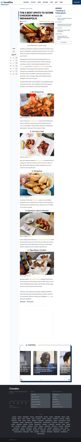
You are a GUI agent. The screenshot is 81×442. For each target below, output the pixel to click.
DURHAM (55, 420)
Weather (45, 2)
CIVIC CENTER (55, 418)
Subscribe (77, 2)
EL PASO (68, 420)
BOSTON (19, 418)
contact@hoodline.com (14, 407)
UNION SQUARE (49, 431)
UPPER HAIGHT (56, 431)
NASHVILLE (41, 426)
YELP (30, 157)
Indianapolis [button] (5, 4)
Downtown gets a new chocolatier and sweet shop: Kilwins (63, 38)
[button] (21, 379)
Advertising (55, 399)
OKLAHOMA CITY (16, 428)
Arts (56, 2)
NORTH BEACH (67, 426)
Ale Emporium (34, 121)
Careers (54, 397)
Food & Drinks (29, 8)
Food (51, 2)
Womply (22, 66)
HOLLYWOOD (61, 422)
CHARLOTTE (38, 418)
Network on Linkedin (36, 401)
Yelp (52, 23)
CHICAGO (44, 418)
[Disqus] (37, 321)
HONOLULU (67, 422)
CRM (33, 66)
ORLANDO (23, 428)
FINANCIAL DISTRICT (28, 422)
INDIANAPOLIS (19, 424)
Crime (39, 2)
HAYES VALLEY (54, 422)
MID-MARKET (17, 426)
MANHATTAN (58, 424)
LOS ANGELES (44, 424)
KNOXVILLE (25, 424)
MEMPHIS (68, 424)
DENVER (24, 420)
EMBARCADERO (15, 422)
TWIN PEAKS (43, 431)
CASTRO (33, 418)
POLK (45, 428)
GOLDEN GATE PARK (46, 422)
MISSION (35, 426)
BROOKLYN (28, 418)
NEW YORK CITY (54, 426)
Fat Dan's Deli (39, 160)
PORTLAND (50, 428)
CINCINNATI (49, 418)
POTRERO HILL (56, 428)
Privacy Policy (56, 401)
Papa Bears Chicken (34, 279)
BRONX (23, 418)
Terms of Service (56, 404)
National (26, 2)
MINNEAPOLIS (30, 426)
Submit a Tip (55, 394)
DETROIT (28, 420)
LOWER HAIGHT (51, 424)
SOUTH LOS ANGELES (18, 431)
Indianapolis (22, 8)
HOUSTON (13, 424)
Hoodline (23, 21)
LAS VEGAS (31, 424)
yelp (31, 117)
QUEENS (61, 428)
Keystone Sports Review (43, 239)
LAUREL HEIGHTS (38, 424)
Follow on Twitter (35, 397)
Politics (33, 2)
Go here (49, 296)
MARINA (63, 424)
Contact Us (34, 406)
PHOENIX (34, 428)
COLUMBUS (67, 418)
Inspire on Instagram (36, 404)
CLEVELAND (62, 418)
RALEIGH (66, 428)
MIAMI (13, 426)
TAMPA (31, 431)
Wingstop (35, 200)
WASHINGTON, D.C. (64, 431)
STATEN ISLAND (26, 431)
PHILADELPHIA (29, 428)
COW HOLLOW (14, 420)
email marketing (41, 66)
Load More (64, 42)
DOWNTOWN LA (41, 420)
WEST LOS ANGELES (40, 433)
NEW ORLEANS (47, 426)
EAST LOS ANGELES (62, 420)
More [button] (61, 2)
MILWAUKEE (24, 426)
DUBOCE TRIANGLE (48, 420)
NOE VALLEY (61, 426)
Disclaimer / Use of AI (57, 406)
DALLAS (19, 420)
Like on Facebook (35, 399)
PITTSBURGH (40, 428)
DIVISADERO (34, 420)
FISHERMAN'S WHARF (38, 422)
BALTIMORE (14, 418)
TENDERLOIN (36, 431)
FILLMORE (21, 422)
